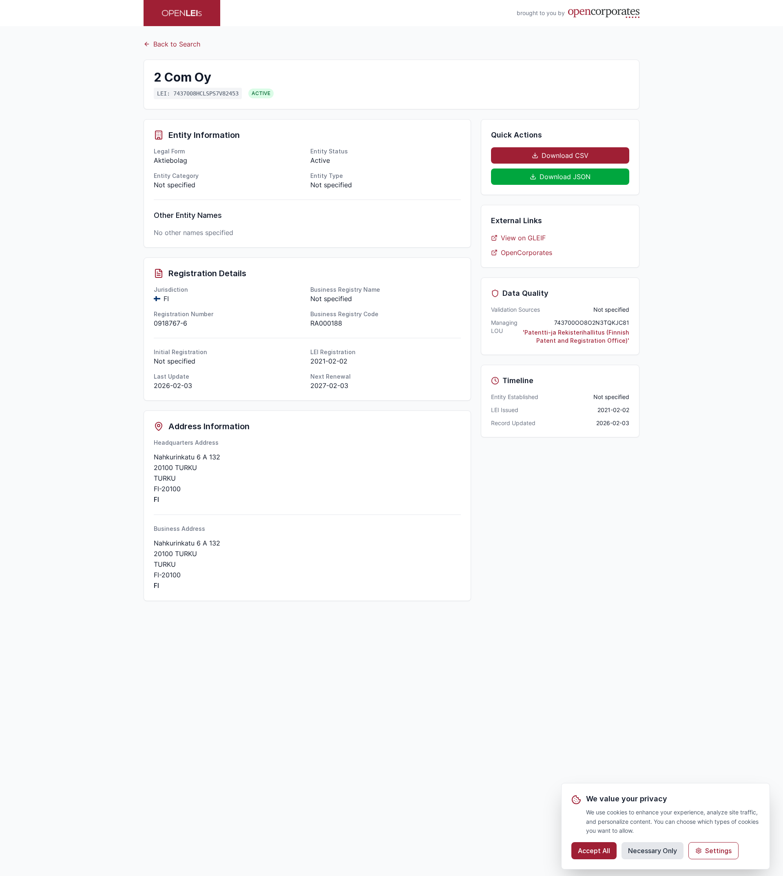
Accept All (594, 851)
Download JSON (565, 177)
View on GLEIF (523, 238)
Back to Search (176, 44)
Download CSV (565, 155)
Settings (718, 851)
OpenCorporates (526, 252)
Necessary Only (652, 851)
